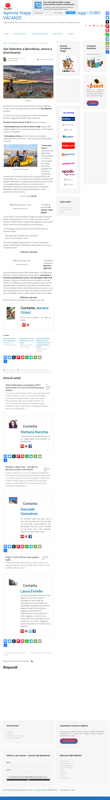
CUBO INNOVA (64, 761)
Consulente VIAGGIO (66, 767)
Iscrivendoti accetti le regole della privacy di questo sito (28, 777)
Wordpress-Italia (65, 778)
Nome (9, 762)
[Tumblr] (107, 22)
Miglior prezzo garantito (14, 738)
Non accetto (58, 12)
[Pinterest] (107, 30)
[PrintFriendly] (107, 43)
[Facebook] (107, 13)
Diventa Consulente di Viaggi (15, 736)
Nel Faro (62, 776)
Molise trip (63, 772)
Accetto (70, 12)
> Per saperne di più (69, 741)
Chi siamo (10, 731)
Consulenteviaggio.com (67, 765)
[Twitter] (107, 17)
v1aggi (62, 769)
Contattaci (10, 733)
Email (8, 770)
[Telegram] (107, 39)
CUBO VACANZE (65, 763)
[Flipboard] (107, 26)
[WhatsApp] (107, 35)
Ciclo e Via (63, 774)
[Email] (107, 47)
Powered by (37, 13)
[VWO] (43, 13)
